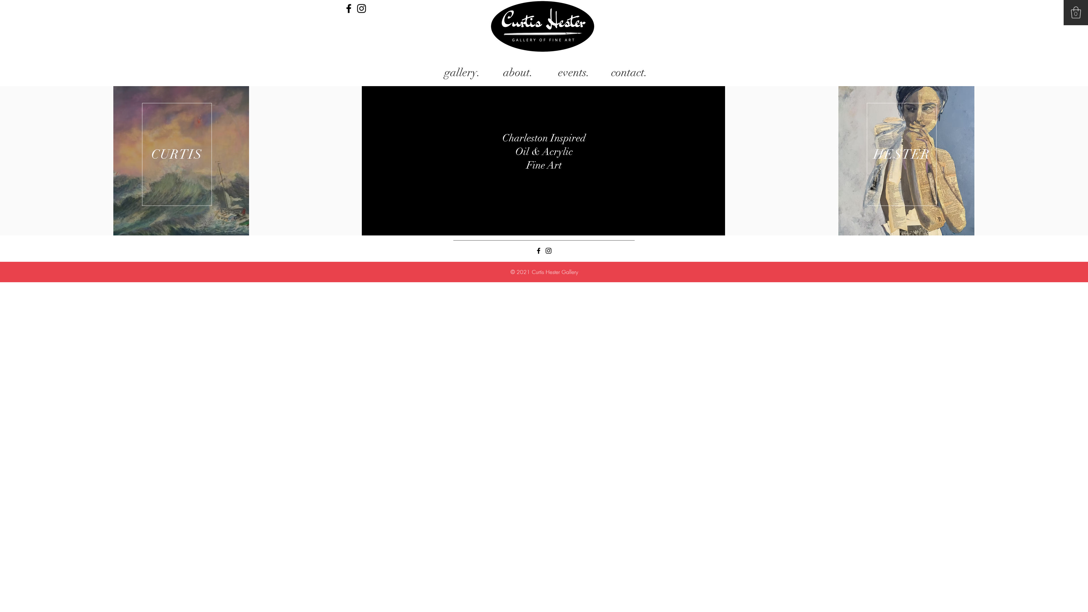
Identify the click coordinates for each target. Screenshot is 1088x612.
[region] (181, 160)
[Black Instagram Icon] (361, 8)
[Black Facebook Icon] (349, 8)
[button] (1076, 12)
